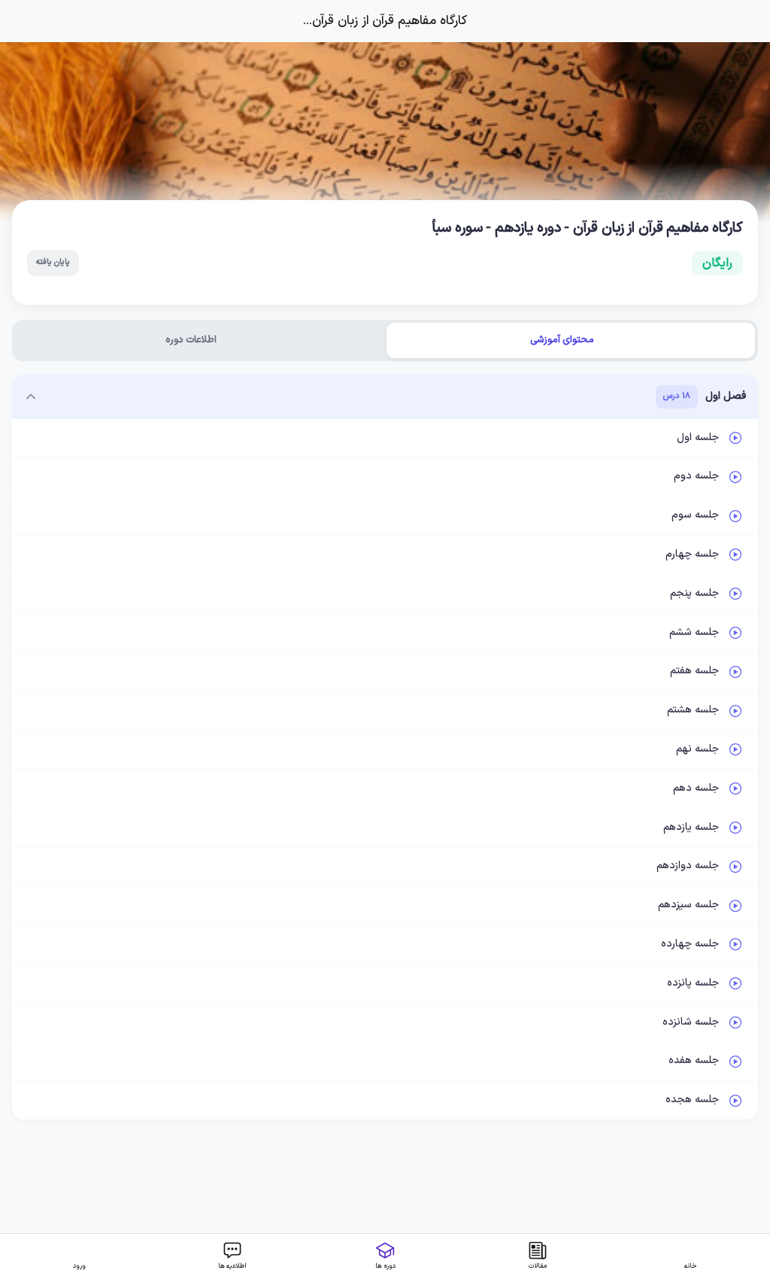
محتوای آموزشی (562, 340)
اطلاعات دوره (191, 340)
